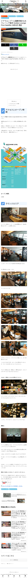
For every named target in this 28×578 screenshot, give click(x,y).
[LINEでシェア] (23, 420)
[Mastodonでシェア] (11, 416)
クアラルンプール (12, 16)
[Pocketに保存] (17, 420)
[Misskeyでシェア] (23, 416)
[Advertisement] (14, 84)
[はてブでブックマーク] (11, 420)
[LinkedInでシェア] (14, 423)
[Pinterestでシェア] (8, 423)
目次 (12, 101)
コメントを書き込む (14, 559)
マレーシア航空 (20, 16)
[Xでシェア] (5, 416)
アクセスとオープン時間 (14, 103)
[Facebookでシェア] (5, 420)
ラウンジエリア (13, 105)
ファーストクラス (5, 17)
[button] (14, 48)
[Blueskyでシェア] (17, 416)
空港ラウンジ (4, 16)
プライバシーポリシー (14, 572)
